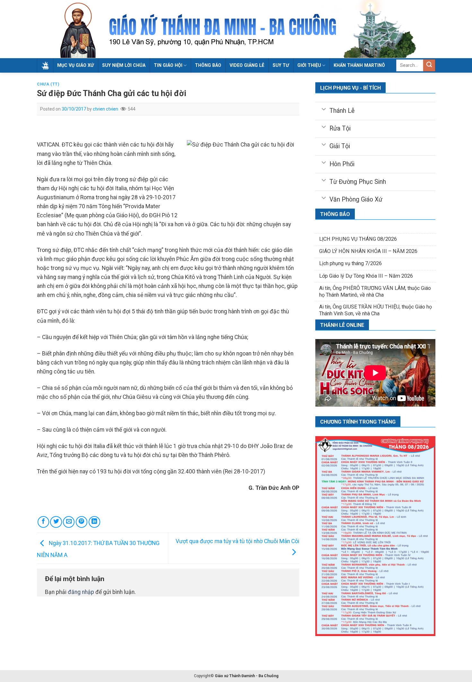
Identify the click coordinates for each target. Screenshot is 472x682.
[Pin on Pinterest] (81, 522)
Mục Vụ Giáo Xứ (75, 65)
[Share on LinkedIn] (94, 522)
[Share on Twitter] (56, 522)
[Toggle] (323, 108)
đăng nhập (81, 592)
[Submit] (429, 65)
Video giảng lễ (247, 65)
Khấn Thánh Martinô (359, 65)
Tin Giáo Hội (168, 65)
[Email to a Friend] (68, 522)
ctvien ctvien (105, 109)
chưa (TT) (48, 84)
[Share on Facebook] (43, 522)
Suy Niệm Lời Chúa (123, 65)
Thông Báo (208, 65)
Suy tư (281, 65)
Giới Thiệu (309, 65)
